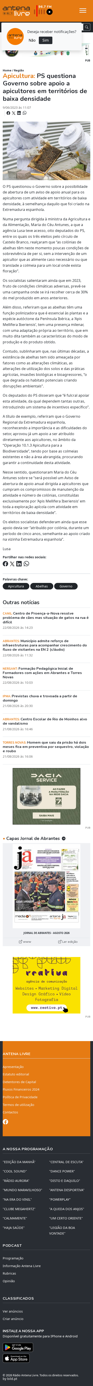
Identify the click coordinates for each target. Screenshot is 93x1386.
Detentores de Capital (19, 1082)
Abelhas (42, 586)
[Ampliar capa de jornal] (46, 886)
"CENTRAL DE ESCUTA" (66, 1162)
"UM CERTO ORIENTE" (66, 1218)
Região (19, 70)
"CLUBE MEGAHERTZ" (19, 1209)
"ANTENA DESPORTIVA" (66, 1190)
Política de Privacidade (20, 1097)
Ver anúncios (13, 1311)
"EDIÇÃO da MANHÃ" (19, 1162)
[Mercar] (46, 795)
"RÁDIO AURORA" (16, 1181)
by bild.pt (10, 1379)
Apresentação (13, 1067)
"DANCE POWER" (62, 1171)
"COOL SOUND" (15, 1171)
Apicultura (16, 586)
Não (32, 40)
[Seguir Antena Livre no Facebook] (5, 1122)
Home (7, 70)
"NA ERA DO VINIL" (17, 1199)
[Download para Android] (44, 1347)
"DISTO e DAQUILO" (64, 1181)
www (26, 941)
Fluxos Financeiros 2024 (21, 1089)
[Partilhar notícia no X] (14, 113)
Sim (45, 40)
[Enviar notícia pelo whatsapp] (24, 113)
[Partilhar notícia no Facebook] (9, 113)
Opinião (9, 1281)
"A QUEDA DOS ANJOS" (66, 1209)
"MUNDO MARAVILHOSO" (22, 1190)
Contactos (10, 1112)
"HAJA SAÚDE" (14, 1228)
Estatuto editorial (16, 1074)
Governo (66, 586)
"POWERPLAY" (60, 1199)
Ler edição (69, 941)
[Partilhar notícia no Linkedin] (19, 113)
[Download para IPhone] (46, 1358)
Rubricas (9, 1273)
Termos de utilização (18, 1105)
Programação (13, 1258)
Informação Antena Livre (22, 1266)
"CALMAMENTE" (15, 1218)
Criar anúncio (13, 1319)
